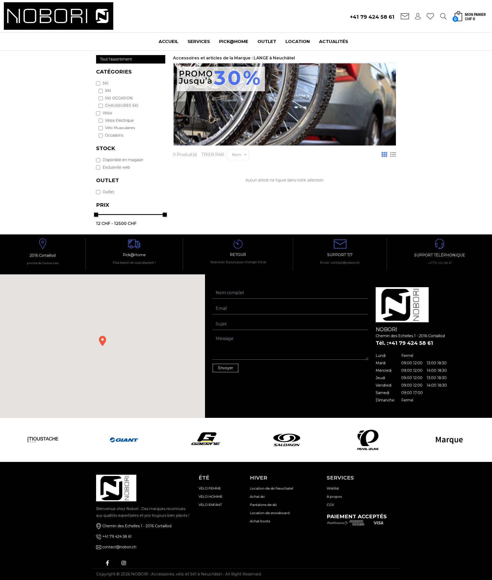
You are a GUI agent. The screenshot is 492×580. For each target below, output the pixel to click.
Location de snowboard (270, 513)
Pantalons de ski (263, 505)
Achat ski (257, 496)
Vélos (106, 113)
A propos (334, 496)
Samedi (382, 392)
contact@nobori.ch (119, 547)
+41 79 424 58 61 (372, 17)
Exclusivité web (115, 167)
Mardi (381, 363)
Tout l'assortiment (116, 59)
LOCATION (297, 41)
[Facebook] (107, 563)
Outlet (107, 192)
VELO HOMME (210, 496)
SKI (105, 83)
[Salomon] (286, 439)
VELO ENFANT (210, 505)
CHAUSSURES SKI (121, 105)
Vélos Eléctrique (119, 120)
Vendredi (384, 385)
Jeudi (380, 378)
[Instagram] (124, 563)
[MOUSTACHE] (42, 439)
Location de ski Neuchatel (271, 488)
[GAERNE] (205, 439)
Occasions (113, 135)
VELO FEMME (210, 488)
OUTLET (267, 41)
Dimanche (385, 400)
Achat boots (260, 521)
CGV (330, 505)
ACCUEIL (168, 41)
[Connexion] (418, 16)
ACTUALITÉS (333, 41)
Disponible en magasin (122, 160)
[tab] (384, 154)
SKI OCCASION (118, 98)
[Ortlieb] (449, 439)
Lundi (381, 355)
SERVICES (199, 41)
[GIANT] (124, 439)
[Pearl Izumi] (368, 439)
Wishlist (333, 488)
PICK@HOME (233, 41)
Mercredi (384, 370)
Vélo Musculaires (119, 128)
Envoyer (225, 368)
